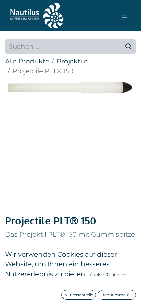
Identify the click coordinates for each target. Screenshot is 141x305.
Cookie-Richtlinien (108, 274)
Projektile (72, 61)
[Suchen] (128, 46)
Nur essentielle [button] (78, 294)
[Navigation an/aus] (125, 15)
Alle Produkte (27, 61)
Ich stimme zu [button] (117, 294)
